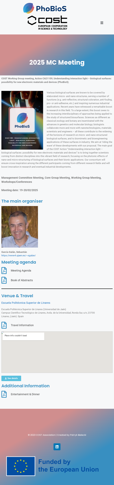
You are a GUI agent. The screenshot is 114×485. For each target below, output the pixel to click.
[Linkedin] (57, 446)
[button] (101, 22)
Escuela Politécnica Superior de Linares (25, 302)
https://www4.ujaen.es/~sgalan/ (18, 255)
